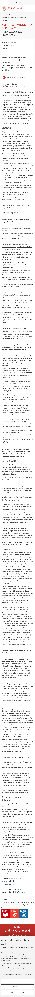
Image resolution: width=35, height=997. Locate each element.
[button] (28, 8)
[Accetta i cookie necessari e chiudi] (32, 939)
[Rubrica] (17, 2)
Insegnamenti (6, 20)
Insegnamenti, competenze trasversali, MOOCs (15, 18)
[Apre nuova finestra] (6, 930)
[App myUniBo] (13, 935)
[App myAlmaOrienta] (17, 935)
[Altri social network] (29, 930)
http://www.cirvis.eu (8, 884)
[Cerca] (13, 2)
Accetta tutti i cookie (17, 992)
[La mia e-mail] (28, 2)
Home (3, 15)
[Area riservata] (24, 2)
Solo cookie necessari (17, 981)
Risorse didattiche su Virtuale (15, 77)
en (32, 2)
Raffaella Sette (12, 42)
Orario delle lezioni (12, 84)
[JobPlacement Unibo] (21, 935)
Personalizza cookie (17, 987)
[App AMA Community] (26, 935)
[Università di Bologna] (12, 8)
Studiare (9, 15)
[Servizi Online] (21, 2)
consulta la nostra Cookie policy (23, 975)
